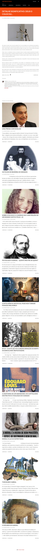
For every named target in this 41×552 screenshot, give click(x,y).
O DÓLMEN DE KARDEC (10, 525)
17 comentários (9, 363)
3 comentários (9, 273)
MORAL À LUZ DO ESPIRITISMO (12, 439)
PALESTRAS (24, 5)
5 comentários (9, 141)
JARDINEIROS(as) (11, 5)
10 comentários (9, 538)
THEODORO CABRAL (9, 482)
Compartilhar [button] (4, 141)
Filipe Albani (6, 81)
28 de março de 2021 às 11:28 (12, 81)
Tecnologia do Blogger (21, 549)
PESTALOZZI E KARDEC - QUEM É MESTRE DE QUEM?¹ (20, 260)
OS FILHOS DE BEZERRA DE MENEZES (15, 172)
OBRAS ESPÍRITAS (18, 5)
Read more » (37, 141)
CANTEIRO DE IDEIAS (7, 1)
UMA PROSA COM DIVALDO (11, 129)
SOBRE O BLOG (4, 5)
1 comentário (9, 318)
